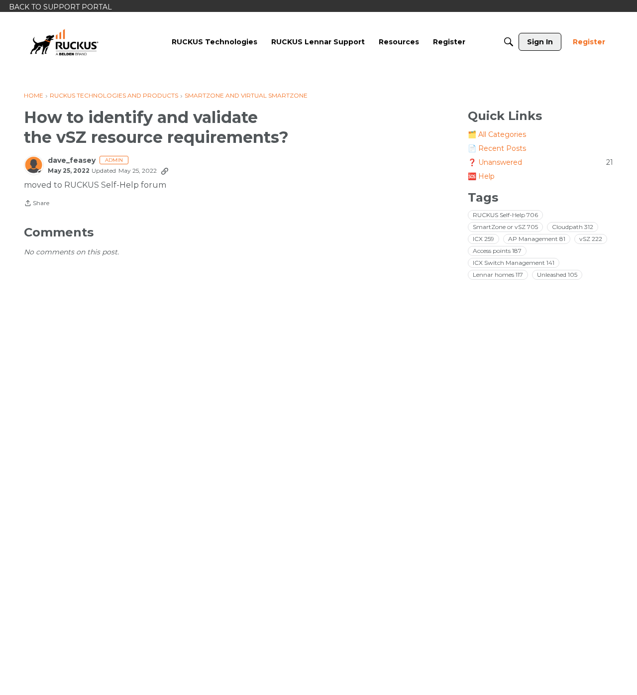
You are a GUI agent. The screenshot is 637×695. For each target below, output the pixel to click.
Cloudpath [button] (572, 227)
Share (36, 204)
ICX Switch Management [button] (513, 262)
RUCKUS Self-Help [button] (505, 215)
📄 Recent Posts (497, 148)
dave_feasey (72, 160)
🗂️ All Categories (497, 134)
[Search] (509, 42)
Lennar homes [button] (498, 274)
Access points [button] (497, 250)
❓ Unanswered (540, 162)
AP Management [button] (536, 238)
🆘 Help (481, 176)
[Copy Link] (165, 170)
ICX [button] (483, 238)
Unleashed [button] (557, 274)
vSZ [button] (590, 238)
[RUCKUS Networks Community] (64, 42)
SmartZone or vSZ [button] (505, 227)
